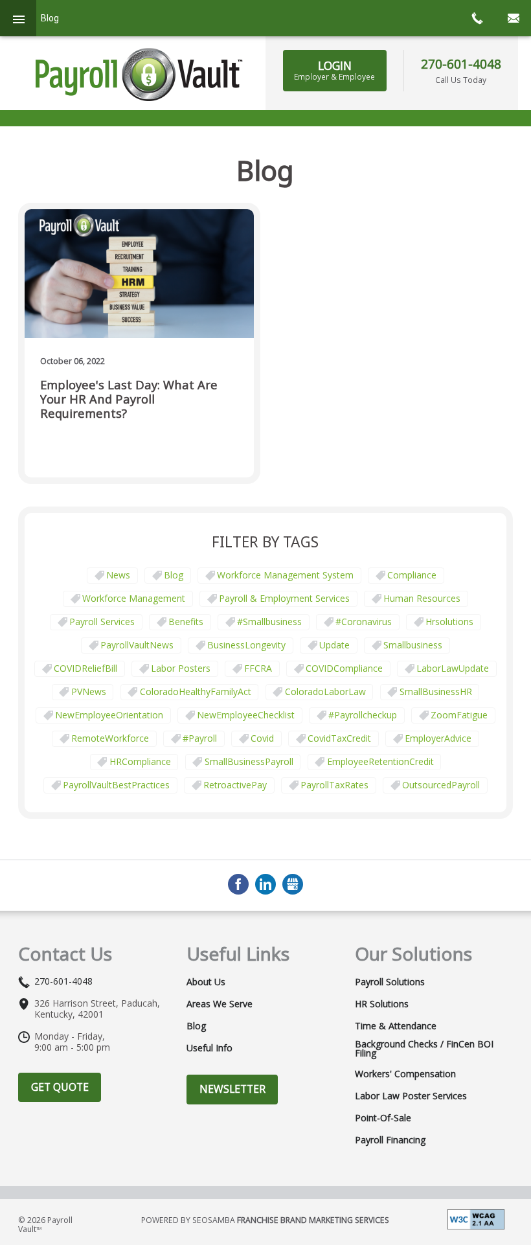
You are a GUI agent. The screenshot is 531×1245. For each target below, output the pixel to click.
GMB (292, 884)
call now (476, 18)
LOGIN (334, 70)
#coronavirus (363, 621)
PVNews (88, 691)
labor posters (180, 668)
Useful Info (209, 1048)
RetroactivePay (235, 785)
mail (513, 18)
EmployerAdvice (438, 738)
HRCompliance (140, 761)
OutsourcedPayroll (441, 785)
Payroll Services (102, 621)
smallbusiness (412, 645)
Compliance (411, 575)
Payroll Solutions (390, 982)
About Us (205, 982)
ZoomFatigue (459, 715)
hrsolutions (449, 621)
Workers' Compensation (405, 1074)
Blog (173, 575)
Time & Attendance (395, 1026)
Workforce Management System (285, 575)
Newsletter (232, 1089)
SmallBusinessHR (436, 691)
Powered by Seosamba (265, 1220)
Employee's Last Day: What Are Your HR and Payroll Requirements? (129, 399)
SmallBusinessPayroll (249, 761)
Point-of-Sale (383, 1118)
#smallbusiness (269, 621)
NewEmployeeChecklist (246, 715)
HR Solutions (382, 1004)
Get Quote (60, 1087)
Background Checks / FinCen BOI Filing (424, 1049)
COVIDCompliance (344, 668)
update (334, 645)
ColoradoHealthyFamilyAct (195, 691)
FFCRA (258, 668)
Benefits (185, 621)
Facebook (238, 884)
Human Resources (421, 598)
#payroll (200, 738)
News (118, 575)
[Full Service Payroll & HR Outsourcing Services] (139, 74)
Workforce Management (133, 598)
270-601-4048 (461, 63)
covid (262, 738)
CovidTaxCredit (339, 738)
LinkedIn (265, 884)
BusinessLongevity (246, 645)
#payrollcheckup (362, 715)
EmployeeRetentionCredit (380, 761)
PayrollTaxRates (334, 785)
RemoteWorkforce (110, 738)
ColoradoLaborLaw (325, 691)
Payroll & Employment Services (284, 598)
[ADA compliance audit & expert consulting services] (475, 1218)
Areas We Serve (219, 1004)
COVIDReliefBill (85, 668)
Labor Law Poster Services (411, 1096)
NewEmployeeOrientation (109, 715)
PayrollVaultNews (137, 645)
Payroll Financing (390, 1140)
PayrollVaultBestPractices (116, 785)
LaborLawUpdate (452, 668)
